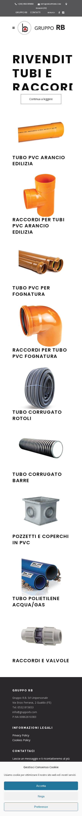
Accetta (41, 785)
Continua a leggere (41, 99)
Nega (41, 796)
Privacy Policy (20, 735)
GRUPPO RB (21, 12)
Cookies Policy (21, 740)
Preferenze (41, 806)
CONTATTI (35, 12)
